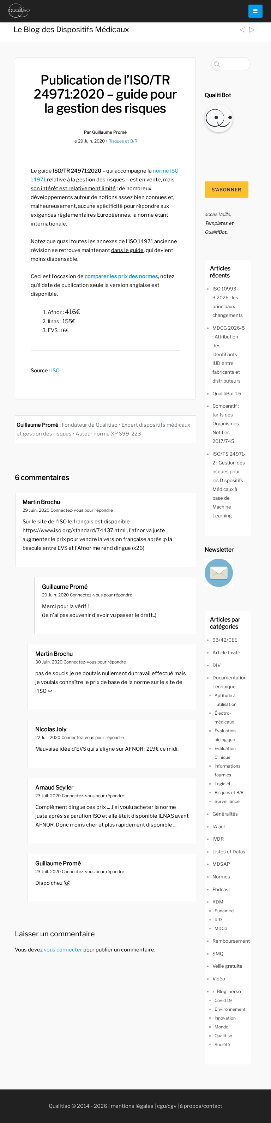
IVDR (218, 839)
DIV (216, 665)
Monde (221, 1026)
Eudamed (224, 910)
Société (222, 1044)
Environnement (230, 1009)
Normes (221, 876)
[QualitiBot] (219, 118)
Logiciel (222, 783)
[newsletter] (219, 572)
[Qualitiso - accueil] (19, 10)
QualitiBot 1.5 (226, 393)
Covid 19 (223, 1000)
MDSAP (221, 864)
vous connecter (63, 950)
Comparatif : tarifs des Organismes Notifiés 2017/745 (225, 423)
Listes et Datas (228, 851)
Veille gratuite (227, 966)
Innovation (225, 1018)
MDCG (221, 928)
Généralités (225, 814)
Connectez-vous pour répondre (81, 510)
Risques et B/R (122, 141)
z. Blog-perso (226, 991)
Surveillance (227, 801)
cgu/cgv (166, 1106)
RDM (217, 902)
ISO (55, 370)
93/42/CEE (224, 640)
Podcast (221, 889)
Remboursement (231, 941)
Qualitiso (223, 1035)
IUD (218, 919)
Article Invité (226, 652)
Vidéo (218, 978)
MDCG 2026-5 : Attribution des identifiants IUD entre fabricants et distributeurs (228, 354)
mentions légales (132, 1106)
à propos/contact (201, 1106)
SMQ (217, 953)
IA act (218, 826)
